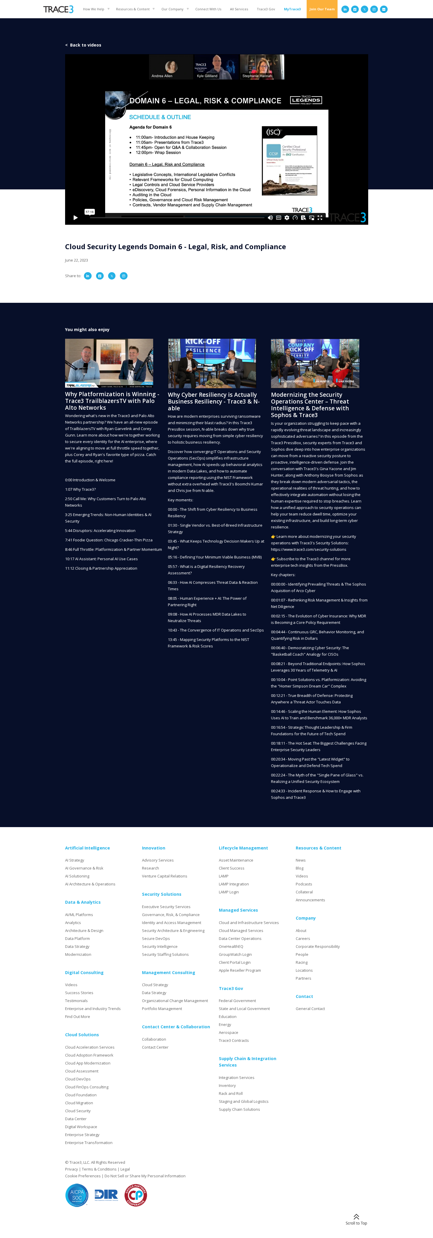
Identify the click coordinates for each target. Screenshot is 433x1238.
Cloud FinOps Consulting (86, 1087)
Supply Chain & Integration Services (247, 1062)
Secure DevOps (156, 938)
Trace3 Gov (266, 9)
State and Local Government (244, 1008)
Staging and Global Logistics (244, 1101)
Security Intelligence (160, 946)
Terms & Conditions (99, 1169)
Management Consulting (168, 972)
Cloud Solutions (82, 1034)
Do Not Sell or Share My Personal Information (145, 1176)
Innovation (153, 848)
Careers (303, 938)
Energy (225, 1024)
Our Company (172, 9)
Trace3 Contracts (234, 1040)
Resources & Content (133, 9)
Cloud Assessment (81, 1071)
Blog (299, 868)
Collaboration (154, 1039)
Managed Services (238, 910)
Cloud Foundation (81, 1094)
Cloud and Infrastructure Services (249, 922)
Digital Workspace (81, 1126)
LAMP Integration (234, 884)
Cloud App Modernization (87, 1063)
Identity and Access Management (171, 922)
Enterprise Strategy (82, 1134)
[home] (58, 9)
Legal (125, 1169)
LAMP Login (229, 892)
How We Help (93, 9)
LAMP (224, 876)
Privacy (71, 1169)
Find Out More (77, 1016)
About (301, 930)
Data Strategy (77, 946)
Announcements (310, 900)
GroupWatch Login (235, 954)
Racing (302, 962)
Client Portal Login (235, 962)
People (302, 954)
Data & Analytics (83, 902)
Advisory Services (158, 860)
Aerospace (228, 1032)
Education (228, 1016)
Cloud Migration (79, 1102)
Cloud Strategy (155, 984)
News (301, 860)
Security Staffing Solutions (165, 954)
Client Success (231, 868)
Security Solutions (161, 894)
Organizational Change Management (175, 1000)
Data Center (76, 1118)
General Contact (310, 1008)
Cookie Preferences (83, 1176)
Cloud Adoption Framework (89, 1055)
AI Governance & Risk (84, 868)
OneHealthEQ (231, 946)
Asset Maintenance (236, 860)
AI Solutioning (77, 876)
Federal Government (237, 1000)
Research (150, 868)
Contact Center (155, 1047)
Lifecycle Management (243, 848)
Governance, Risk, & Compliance (171, 914)
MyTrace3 (292, 9)
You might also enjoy (87, 329)
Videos (71, 984)
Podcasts (304, 884)
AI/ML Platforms (79, 914)
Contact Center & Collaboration (176, 1026)
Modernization (78, 954)
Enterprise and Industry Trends (93, 1008)
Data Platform (77, 938)
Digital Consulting (84, 972)
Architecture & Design (84, 930)
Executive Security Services (166, 906)
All (239, 9)
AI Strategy (74, 860)
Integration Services (236, 1077)
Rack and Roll (231, 1093)
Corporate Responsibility (318, 946)
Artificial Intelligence (87, 848)
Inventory (227, 1085)
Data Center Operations (240, 938)
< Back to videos (83, 45)
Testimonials (76, 1000)
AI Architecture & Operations (90, 884)
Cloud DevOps (78, 1079)
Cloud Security (78, 1110)
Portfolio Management (162, 1008)
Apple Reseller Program (240, 970)
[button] (95, 9)
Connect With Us (208, 9)
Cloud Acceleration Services (90, 1047)
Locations (304, 970)
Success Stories (79, 992)
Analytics (73, 922)
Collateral (304, 892)
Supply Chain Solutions (239, 1109)
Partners (303, 978)
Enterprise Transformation (89, 1142)
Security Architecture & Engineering (173, 930)
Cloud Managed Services (241, 930)
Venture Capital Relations (164, 876)
